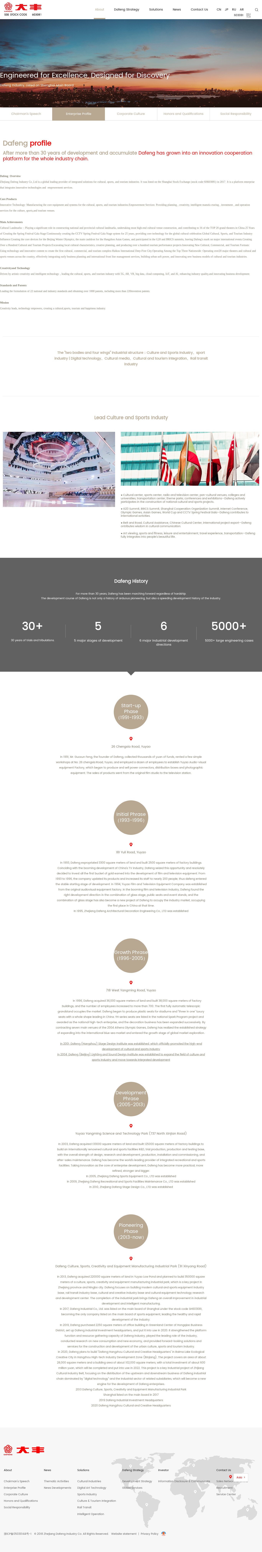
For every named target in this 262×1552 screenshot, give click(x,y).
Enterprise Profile (78, 113)
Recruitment (224, 1488)
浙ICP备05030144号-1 (17, 1534)
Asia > (240, 1477)
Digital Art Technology (91, 1488)
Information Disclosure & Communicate (184, 1481)
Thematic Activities (56, 1481)
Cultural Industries (89, 1481)
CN (219, 9)
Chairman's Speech (17, 1481)
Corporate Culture (131, 113)
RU (234, 9)
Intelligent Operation (90, 1514)
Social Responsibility (17, 1507)
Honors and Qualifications (183, 113)
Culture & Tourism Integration (96, 1501)
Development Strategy (137, 1481)
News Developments (57, 1488)
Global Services (132, 1488)
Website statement (124, 1534)
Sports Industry (87, 1494)
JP (226, 9)
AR (242, 9)
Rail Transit (84, 1507)
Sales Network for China (232, 1481)
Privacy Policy (149, 1534)
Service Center (226, 1494)
